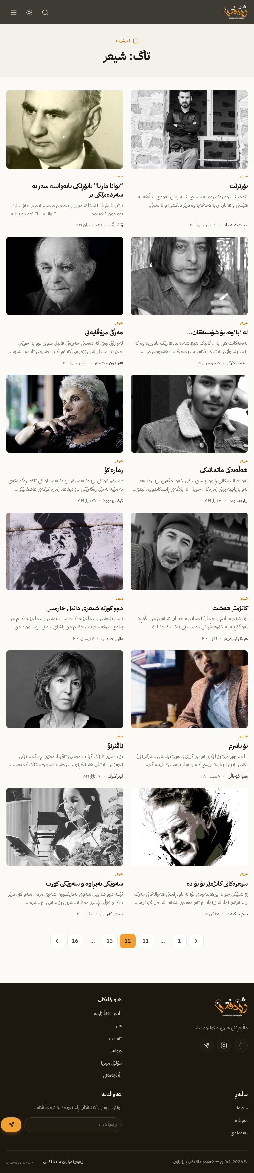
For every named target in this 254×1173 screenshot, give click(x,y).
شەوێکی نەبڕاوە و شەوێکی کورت (84, 883)
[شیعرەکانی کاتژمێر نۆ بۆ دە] (189, 827)
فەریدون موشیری (109, 363)
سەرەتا (241, 1107)
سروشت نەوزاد (236, 225)
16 (75, 941)
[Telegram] (207, 1045)
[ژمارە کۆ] (64, 414)
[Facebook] (241, 1045)
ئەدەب (115, 1038)
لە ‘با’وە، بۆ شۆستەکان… (217, 332)
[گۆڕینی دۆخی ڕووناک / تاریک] (29, 12)
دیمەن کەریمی (111, 914)
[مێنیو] (13, 12)
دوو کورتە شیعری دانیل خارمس (84, 608)
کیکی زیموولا (113, 500)
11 (145, 941)
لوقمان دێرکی (237, 363)
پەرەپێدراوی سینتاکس (63, 1161)
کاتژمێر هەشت (230, 608)
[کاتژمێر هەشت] (189, 551)
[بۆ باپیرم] (189, 689)
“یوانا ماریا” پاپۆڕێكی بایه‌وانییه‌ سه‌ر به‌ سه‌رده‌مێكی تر (77, 190)
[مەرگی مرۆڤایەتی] (64, 276)
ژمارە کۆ (113, 470)
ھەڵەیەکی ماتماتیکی (224, 470)
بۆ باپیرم (238, 746)
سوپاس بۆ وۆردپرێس (19, 1161)
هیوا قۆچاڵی (238, 776)
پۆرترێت (239, 186)
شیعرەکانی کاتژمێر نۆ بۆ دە (217, 883)
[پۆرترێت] (189, 129)
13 (109, 941)
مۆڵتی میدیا (111, 1063)
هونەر (116, 1050)
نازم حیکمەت (237, 914)
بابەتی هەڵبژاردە (108, 1013)
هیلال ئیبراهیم (236, 638)
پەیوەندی (239, 1132)
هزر (119, 1025)
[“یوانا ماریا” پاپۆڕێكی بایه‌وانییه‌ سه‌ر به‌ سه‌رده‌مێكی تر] (64, 129)
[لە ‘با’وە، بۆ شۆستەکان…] (189, 276)
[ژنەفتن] (234, 12)
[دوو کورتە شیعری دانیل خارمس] (64, 551)
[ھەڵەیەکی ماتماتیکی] (189, 414)
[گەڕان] (45, 12)
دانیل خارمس (112, 638)
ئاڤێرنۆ (115, 746)
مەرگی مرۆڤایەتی (104, 332)
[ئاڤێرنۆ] (64, 689)
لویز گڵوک (115, 776)
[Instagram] (224, 1045)
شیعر (244, 176)
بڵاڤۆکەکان (112, 1075)
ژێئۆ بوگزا (116, 225)
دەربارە (241, 1120)
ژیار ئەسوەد (239, 500)
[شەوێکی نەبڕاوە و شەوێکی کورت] (64, 827)
